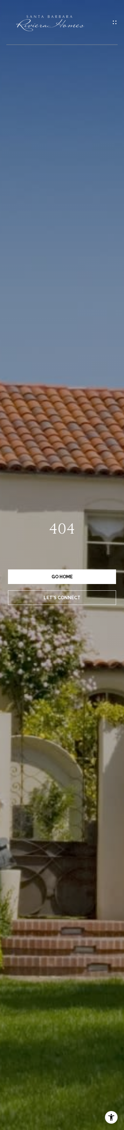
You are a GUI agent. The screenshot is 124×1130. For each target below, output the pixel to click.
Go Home (62, 576)
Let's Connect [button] (62, 597)
